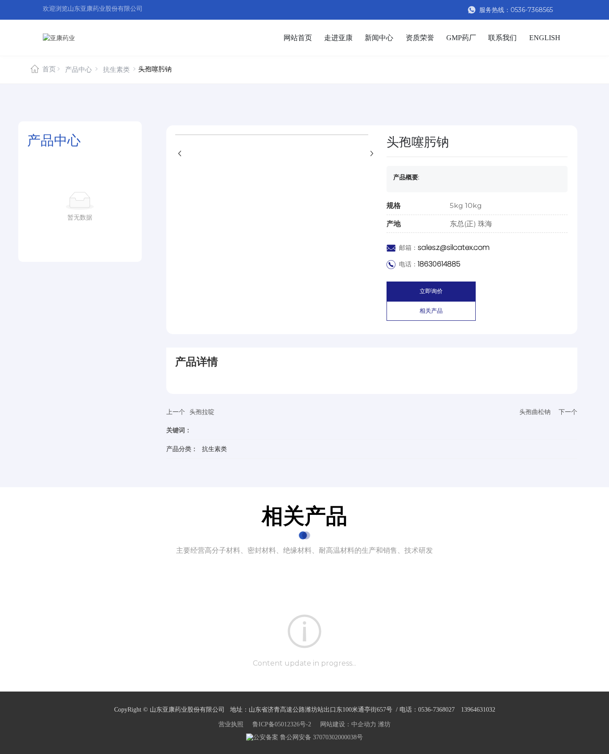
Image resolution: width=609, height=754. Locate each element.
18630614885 (439, 264)
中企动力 (363, 724)
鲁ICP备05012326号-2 (281, 724)
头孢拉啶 (201, 412)
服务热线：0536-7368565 (515, 10)
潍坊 (384, 724)
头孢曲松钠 (535, 412)
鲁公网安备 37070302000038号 (320, 737)
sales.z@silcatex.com (454, 247)
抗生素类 (116, 69)
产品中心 (78, 69)
